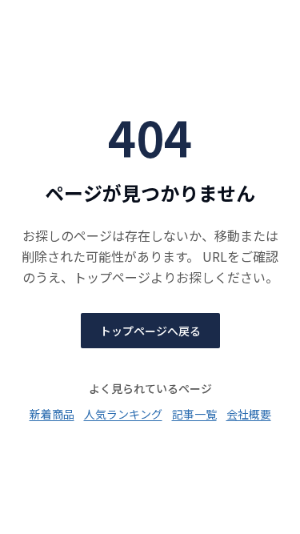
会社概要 (248, 414)
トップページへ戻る (150, 331)
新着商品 (52, 414)
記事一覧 (194, 414)
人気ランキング (123, 414)
